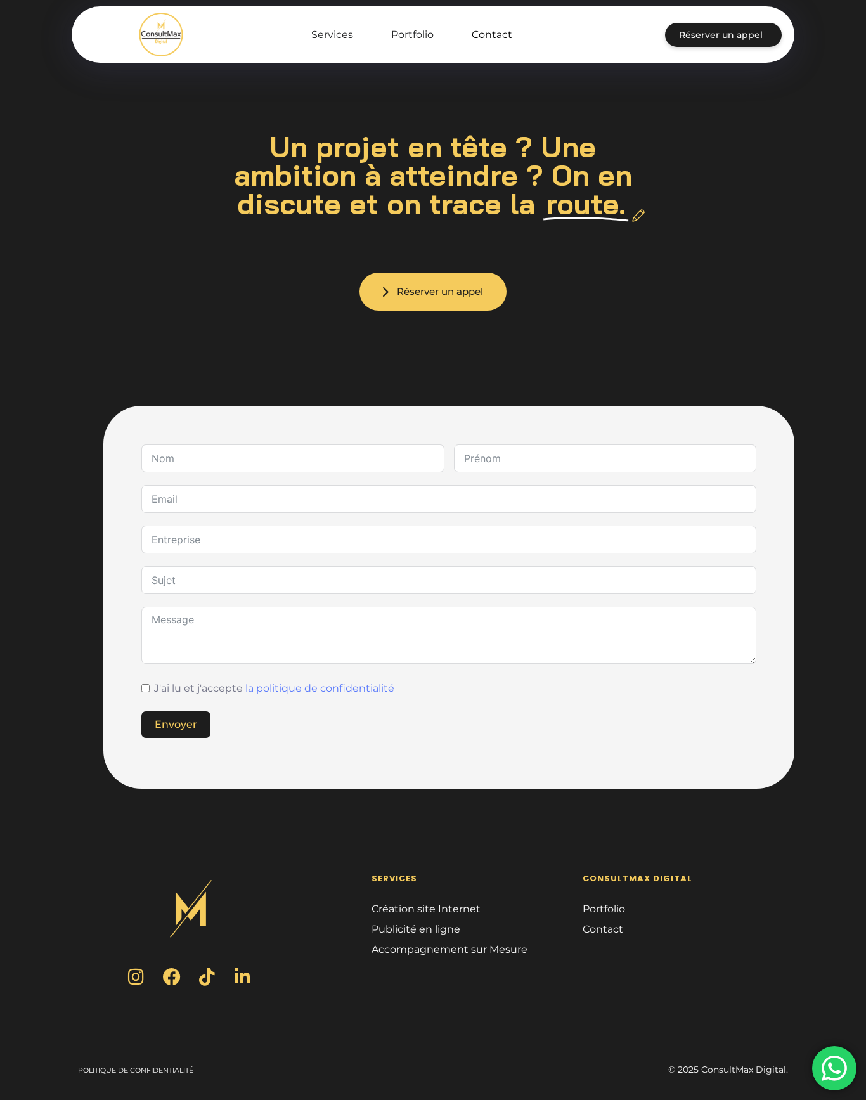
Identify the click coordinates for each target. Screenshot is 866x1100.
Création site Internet (426, 909)
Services (332, 35)
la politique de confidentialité (319, 688)
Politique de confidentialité (135, 1070)
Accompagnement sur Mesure (449, 949)
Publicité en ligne (416, 929)
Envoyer (176, 724)
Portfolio (412, 35)
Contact (492, 35)
